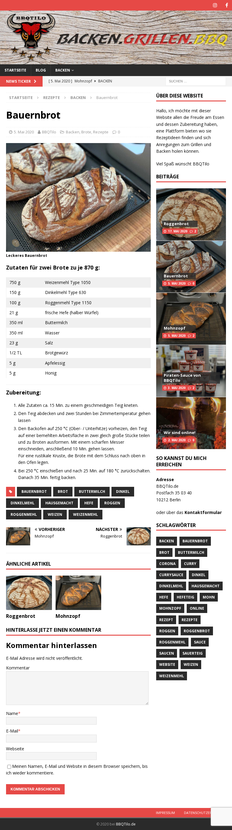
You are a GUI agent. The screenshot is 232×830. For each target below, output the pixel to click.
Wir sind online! (179, 432)
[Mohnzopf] (79, 593)
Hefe (88, 503)
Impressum (165, 812)
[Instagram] (215, 5)
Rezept (166, 619)
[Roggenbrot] (29, 593)
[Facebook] (226, 5)
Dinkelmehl (22, 503)
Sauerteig (192, 653)
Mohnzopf (68, 616)
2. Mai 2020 (176, 440)
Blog (41, 70)
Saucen (166, 653)
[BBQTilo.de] (116, 60)
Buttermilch (92, 491)
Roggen (112, 503)
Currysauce (171, 574)
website (167, 664)
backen (166, 541)
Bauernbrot (34, 491)
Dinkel (123, 491)
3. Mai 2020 (176, 388)
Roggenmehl (24, 514)
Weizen (55, 514)
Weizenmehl (85, 514)
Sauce (200, 642)
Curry (190, 563)
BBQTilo (49, 132)
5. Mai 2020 (24, 132)
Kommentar (18, 668)
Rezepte (51, 97)
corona (167, 563)
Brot (63, 491)
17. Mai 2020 (177, 231)
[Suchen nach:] (196, 81)
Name (12, 713)
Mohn (209, 597)
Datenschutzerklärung (205, 812)
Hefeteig (185, 597)
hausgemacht (59, 503)
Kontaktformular (203, 512)
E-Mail (12, 731)
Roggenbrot (20, 616)
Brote (86, 132)
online (197, 608)
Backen (62, 70)
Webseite (15, 749)
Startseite (15, 70)
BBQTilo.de (126, 824)
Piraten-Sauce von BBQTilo (182, 377)
